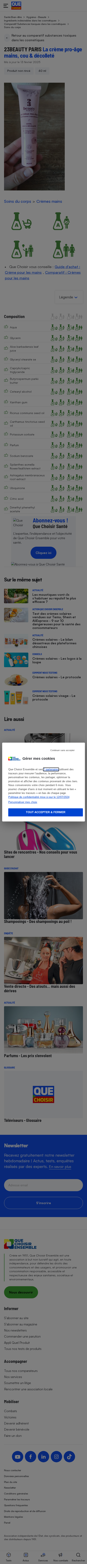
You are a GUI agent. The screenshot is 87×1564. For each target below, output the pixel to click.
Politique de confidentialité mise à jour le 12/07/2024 (38, 797)
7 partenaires (51, 769)
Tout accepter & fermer (45, 812)
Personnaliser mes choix (22, 802)
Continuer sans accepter (62, 750)
